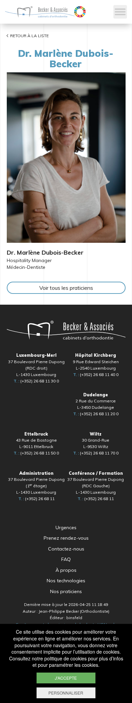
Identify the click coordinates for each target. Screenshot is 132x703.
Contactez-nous (66, 549)
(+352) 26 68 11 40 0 (95, 374)
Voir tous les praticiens (66, 287)
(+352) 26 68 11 (36, 498)
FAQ (66, 559)
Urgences (66, 527)
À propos (66, 570)
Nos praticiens (66, 591)
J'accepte (66, 678)
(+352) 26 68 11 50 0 (36, 452)
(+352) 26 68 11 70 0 (95, 452)
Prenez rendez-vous (66, 538)
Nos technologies (66, 581)
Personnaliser (65, 693)
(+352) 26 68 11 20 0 (95, 413)
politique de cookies (65, 658)
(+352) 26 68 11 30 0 (36, 380)
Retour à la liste (29, 35)
